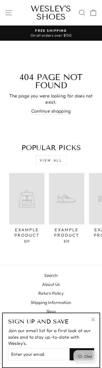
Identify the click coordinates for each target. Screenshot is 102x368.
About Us (51, 284)
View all (51, 160)
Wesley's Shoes (51, 13)
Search (50, 275)
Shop (51, 311)
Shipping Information (51, 302)
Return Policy (51, 293)
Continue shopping (51, 111)
